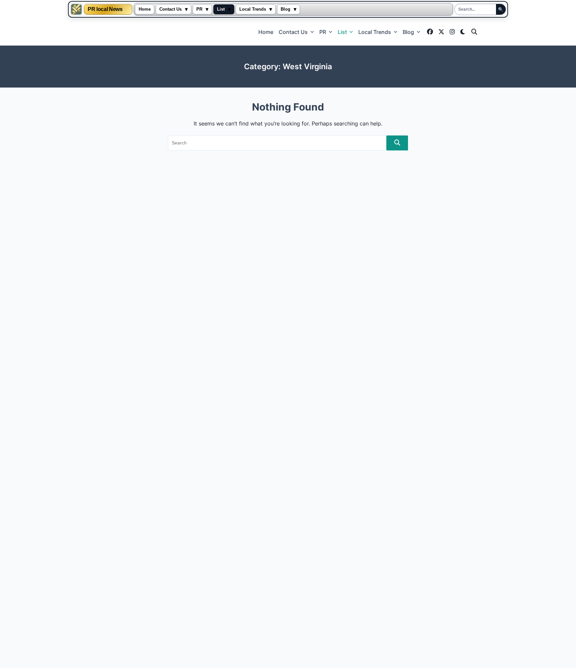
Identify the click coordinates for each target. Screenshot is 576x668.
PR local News (105, 9)
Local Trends (252, 9)
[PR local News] (76, 9)
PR (199, 9)
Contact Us (170, 9)
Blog (285, 9)
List (221, 9)
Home (145, 9)
